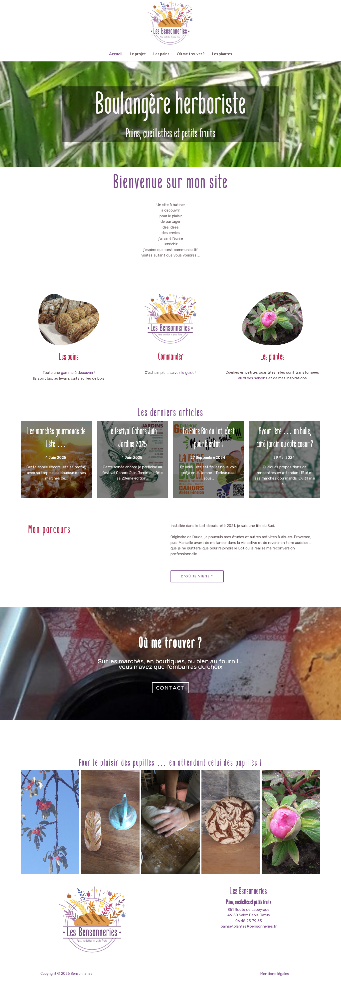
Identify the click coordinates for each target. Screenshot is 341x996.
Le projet (138, 53)
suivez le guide (182, 372)
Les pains (161, 53)
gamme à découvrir (77, 372)
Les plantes (222, 53)
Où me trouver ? (190, 53)
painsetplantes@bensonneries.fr (249, 926)
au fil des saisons (252, 378)
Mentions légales (274, 974)
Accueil (115, 53)
